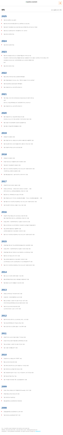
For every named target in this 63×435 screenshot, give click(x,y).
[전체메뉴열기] (60, 3)
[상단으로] (59, 431)
